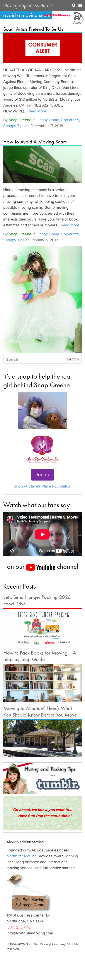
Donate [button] (42, 475)
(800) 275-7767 (19, 927)
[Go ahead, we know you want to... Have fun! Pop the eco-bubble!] (42, 813)
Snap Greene (20, 119)
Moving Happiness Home (28, 6)
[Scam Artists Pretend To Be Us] (42, 48)
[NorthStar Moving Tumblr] (42, 778)
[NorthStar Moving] (56, 17)
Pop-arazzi (70, 119)
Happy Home (48, 119)
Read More (37, 111)
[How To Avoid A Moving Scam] (42, 164)
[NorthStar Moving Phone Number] (78, 17)
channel (66, 566)
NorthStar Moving (22, 856)
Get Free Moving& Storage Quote (29, 902)
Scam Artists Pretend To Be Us (33, 29)
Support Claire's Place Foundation (42, 486)
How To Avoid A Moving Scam (35, 141)
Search (73, 359)
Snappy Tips (13, 125)
